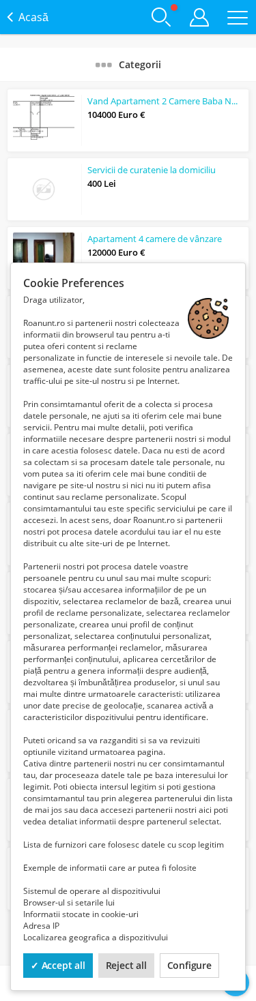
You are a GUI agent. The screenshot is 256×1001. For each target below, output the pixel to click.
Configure (189, 965)
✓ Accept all (58, 965)
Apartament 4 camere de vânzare (154, 239)
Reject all (126, 965)
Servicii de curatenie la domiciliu (151, 170)
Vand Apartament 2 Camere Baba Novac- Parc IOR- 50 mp (165, 101)
